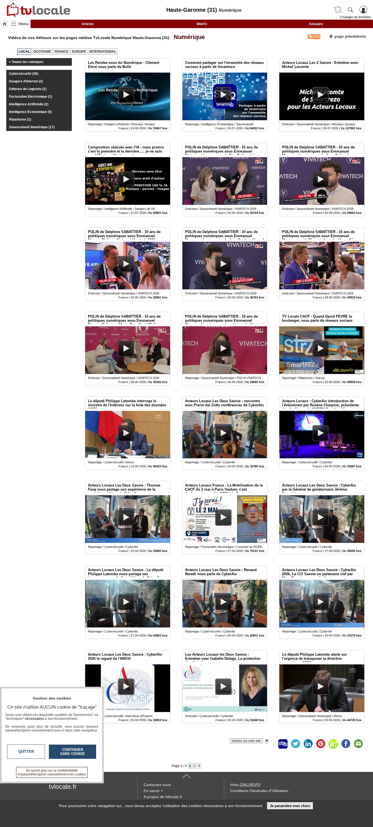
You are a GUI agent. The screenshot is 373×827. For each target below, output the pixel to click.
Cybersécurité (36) (23, 74)
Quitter (26, 752)
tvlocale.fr (63, 786)
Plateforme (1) (20, 119)
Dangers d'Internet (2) (26, 81)
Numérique (187, 37)
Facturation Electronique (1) (30, 96)
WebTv (202, 24)
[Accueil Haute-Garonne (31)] (4, 24)
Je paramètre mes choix (290, 806)
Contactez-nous (157, 785)
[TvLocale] (37, 9)
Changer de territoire (355, 17)
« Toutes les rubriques (26, 62)
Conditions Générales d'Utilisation (259, 791)
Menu (23, 24)
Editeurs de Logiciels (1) (27, 89)
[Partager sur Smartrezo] (282, 743)
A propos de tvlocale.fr (163, 797)
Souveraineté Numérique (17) (32, 127)
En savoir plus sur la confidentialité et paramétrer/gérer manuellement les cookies (52, 772)
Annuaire (316, 24)
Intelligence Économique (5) (30, 112)
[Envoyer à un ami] (358, 743)
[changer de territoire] (338, 9)
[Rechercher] (350, 9)
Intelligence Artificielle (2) (28, 104)
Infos (245, 785)
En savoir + (153, 791)
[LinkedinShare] (308, 743)
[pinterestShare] (320, 743)
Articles (88, 24)
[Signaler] (270, 743)
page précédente (350, 36)
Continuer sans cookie (72, 752)
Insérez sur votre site (246, 740)
